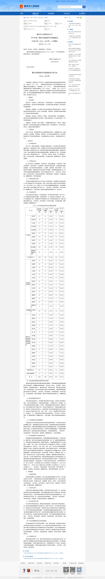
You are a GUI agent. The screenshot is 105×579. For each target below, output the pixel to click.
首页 (21, 13)
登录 (20, 1)
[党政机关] (28, 571)
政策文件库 (41, 17)
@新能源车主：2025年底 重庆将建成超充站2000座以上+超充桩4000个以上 (75, 56)
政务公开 (36, 13)
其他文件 (46, 17)
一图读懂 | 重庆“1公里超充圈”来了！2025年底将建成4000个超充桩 (75, 38)
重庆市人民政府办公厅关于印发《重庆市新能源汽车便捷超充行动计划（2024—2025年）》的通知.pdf (43, 558)
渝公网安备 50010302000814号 (78, 577)
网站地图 (47, 570)
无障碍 (68, 1)
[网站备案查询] (24, 571)
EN (60, 1)
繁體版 (57, 1)
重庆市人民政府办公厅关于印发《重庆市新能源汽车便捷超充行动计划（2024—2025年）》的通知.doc (44, 553)
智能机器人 (64, 1)
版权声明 (51, 570)
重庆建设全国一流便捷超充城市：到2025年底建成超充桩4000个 (75, 70)
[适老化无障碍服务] (37, 570)
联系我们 (55, 570)
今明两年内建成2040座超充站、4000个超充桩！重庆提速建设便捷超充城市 (75, 80)
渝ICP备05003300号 (62, 577)
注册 (23, 1)
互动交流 (67, 13)
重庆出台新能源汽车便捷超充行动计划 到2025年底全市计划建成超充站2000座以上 (75, 50)
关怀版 (72, 1)
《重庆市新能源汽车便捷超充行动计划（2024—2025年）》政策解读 (75, 25)
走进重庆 (82, 13)
